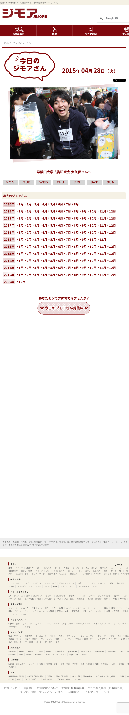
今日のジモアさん (22, 42)
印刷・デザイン (14, 611)
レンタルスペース (52, 623)
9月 (84, 211)
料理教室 (80, 598)
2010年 (9, 274)
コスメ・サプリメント (68, 636)
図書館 (121, 663)
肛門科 (49, 651)
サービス (91, 608)
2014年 (9, 246)
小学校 (114, 598)
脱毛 (112, 583)
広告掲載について (47, 688)
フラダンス (36, 583)
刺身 (106, 570)
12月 (112, 211)
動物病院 (38, 654)
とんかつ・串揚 (21, 574)
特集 (54, 30)
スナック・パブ (14, 626)
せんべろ (47, 567)
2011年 (9, 267)
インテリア (100, 639)
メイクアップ (50, 583)
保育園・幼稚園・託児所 (98, 598)
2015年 (9, 239)
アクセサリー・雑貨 (106, 636)
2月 (29, 204)
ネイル (47, 586)
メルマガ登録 (28, 692)
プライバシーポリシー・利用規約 (59, 692)
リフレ (11, 586)
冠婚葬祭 (75, 611)
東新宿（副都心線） (35, 676)
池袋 (122, 676)
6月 (60, 204)
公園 (113, 663)
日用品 (52, 636)
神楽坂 (11, 679)
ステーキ (19, 567)
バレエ (82, 595)
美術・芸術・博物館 (69, 663)
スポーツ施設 (86, 663)
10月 (93, 211)
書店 (57, 639)
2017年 (9, 225)
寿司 (10, 574)
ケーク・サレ (116, 570)
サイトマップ (90, 692)
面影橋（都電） (47, 679)
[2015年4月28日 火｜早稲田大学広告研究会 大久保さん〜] (64, 158)
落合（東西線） (62, 676)
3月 (36, 204)
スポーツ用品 (123, 636)
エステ (38, 586)
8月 (76, 204)
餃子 (39, 567)
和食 (10, 567)
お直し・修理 (57, 608)
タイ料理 (97, 574)
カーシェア (13, 614)
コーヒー (71, 570)
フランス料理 (58, 570)
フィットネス (83, 586)
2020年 (9, 204)
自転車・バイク (14, 639)
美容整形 (120, 583)
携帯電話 (28, 636)
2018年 (9, 218)
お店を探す (18, 30)
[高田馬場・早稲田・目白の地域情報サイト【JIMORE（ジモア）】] (25, 17)
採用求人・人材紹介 (40, 608)
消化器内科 (72, 651)
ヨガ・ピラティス (67, 586)
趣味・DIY (88, 639)
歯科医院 (12, 654)
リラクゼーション (24, 586)
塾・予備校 (29, 598)
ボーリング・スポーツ (32, 623)
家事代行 (24, 608)
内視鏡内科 (59, 651)
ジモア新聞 (91, 30)
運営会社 (28, 688)
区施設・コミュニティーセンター (22, 663)
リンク (105, 692)
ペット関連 (103, 608)
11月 (102, 211)
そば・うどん (84, 570)
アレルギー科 (85, 651)
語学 (28, 595)
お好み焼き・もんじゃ (57, 574)
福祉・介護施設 (101, 663)
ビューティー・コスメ (71, 639)
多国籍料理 (13, 570)
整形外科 (12, 651)
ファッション (46, 639)
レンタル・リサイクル (75, 608)
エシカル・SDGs (87, 636)
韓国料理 (73, 574)
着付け (117, 595)
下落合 (50, 676)
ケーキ (57, 567)
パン (48, 570)
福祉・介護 (73, 654)
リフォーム (13, 608)
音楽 (39, 598)
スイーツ (39, 570)
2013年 (9, 253)
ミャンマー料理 (110, 574)
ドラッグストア (59, 654)
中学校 (123, 598)
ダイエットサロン (99, 583)
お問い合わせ (12, 688)
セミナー (49, 595)
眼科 (21, 654)
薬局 (48, 654)
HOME (6, 42)
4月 (44, 204)
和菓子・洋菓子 (31, 639)
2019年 (9, 211)
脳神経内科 (99, 651)
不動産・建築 (62, 611)
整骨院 (29, 654)
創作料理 (103, 567)
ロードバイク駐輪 (46, 611)
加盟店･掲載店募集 (72, 688)
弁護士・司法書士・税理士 (117, 611)
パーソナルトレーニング (18, 583)
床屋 (55, 586)
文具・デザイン (14, 636)
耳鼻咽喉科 (112, 651)
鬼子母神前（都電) (16, 676)
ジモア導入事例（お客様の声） (106, 688)
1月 (21, 204)
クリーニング (30, 611)
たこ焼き (96, 570)
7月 (68, 204)
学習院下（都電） (64, 679)
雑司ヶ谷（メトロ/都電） (106, 676)
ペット (39, 642)
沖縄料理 (30, 567)
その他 (95, 586)
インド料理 (85, 574)
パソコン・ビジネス (52, 598)
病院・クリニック (35, 651)
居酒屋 (66, 567)
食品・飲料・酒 (14, 642)
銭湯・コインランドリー (92, 611)
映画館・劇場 (13, 623)
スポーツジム (82, 583)
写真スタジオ (116, 608)
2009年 (9, 281)
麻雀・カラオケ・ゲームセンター (76, 623)
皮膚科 (22, 651)
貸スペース (37, 595)
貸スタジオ (61, 595)
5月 (52, 204)
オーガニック (41, 636)
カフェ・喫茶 (26, 570)
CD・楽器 (29, 642)
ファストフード (38, 574)
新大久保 (76, 676)
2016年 (9, 232)
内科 (122, 651)
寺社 (41, 663)
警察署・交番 (51, 663)
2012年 (9, 260)
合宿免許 (72, 595)
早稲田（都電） (30, 679)
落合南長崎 (87, 676)
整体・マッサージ (66, 583)
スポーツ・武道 (14, 598)
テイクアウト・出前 (116, 639)
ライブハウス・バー (102, 623)
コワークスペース (15, 595)
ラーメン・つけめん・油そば (85, 567)
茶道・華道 (69, 598)
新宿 (19, 679)
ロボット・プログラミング (100, 595)
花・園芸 (48, 642)
